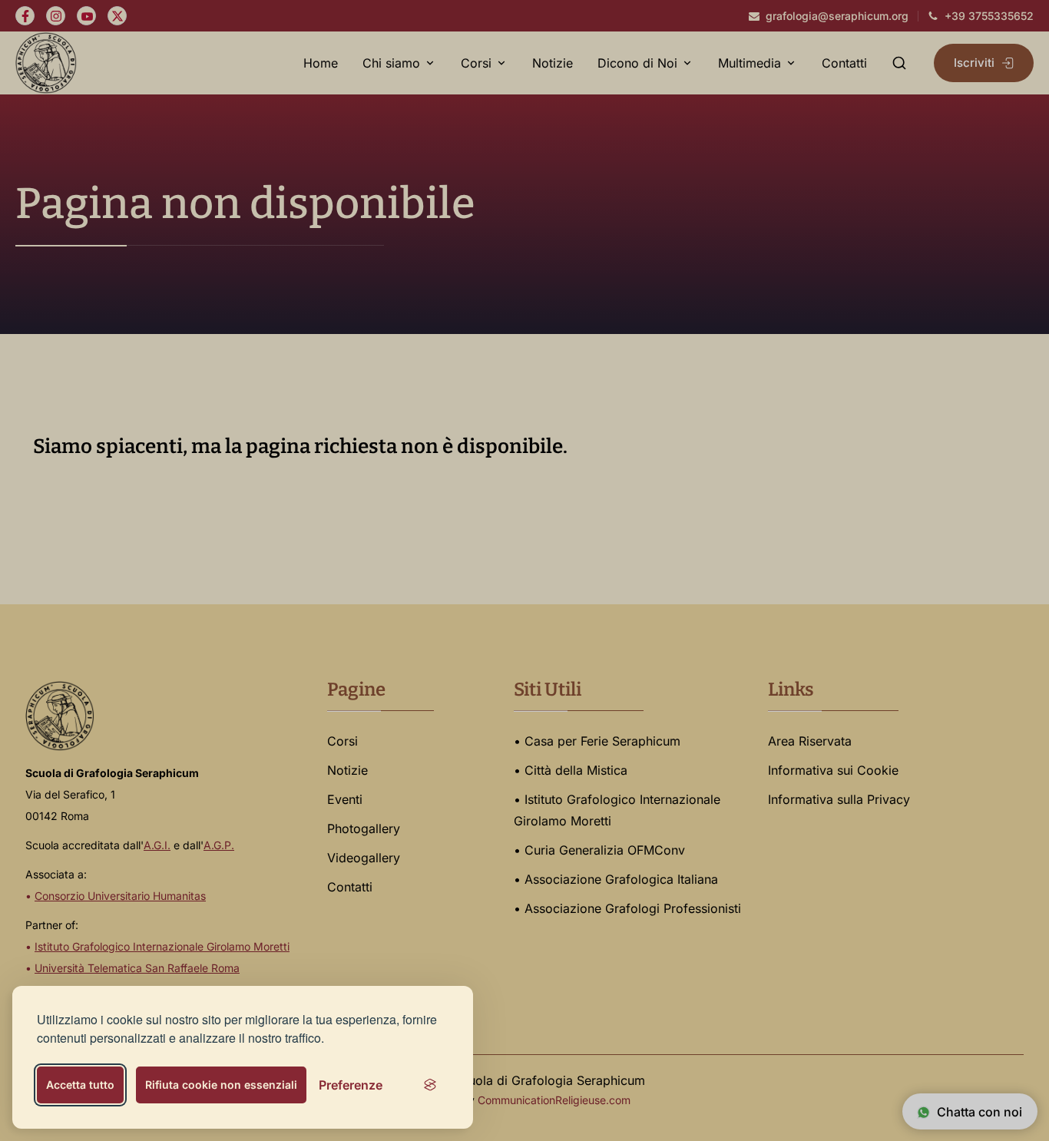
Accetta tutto (80, 1084)
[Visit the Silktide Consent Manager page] (430, 1085)
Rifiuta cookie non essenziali (221, 1084)
